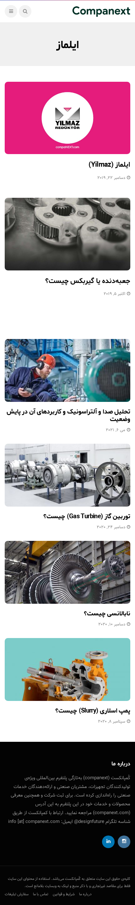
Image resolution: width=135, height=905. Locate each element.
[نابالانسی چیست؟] (67, 572)
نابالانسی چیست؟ (107, 613)
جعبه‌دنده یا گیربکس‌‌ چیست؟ (87, 281)
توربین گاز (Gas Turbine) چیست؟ (86, 516)
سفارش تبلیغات (17, 894)
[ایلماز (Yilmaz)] (67, 118)
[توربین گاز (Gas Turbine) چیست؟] (67, 475)
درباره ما (85, 894)
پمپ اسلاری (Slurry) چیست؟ (92, 711)
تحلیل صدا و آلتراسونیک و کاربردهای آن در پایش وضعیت (68, 416)
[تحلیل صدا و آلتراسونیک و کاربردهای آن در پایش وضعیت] (67, 370)
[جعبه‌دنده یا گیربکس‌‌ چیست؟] (67, 234)
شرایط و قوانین (64, 894)
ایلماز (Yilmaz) (109, 164)
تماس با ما (40, 894)
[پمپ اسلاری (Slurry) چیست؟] (67, 669)
